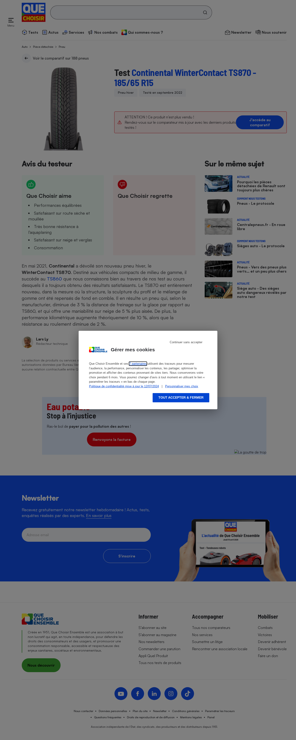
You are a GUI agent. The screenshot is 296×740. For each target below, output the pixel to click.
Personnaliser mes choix (181, 386)
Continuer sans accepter (186, 342)
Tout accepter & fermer (181, 397)
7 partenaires (138, 363)
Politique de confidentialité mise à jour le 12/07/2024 (124, 386)
